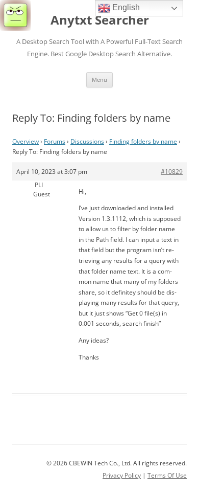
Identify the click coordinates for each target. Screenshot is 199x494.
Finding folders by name (143, 141)
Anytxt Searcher (100, 20)
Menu (99, 79)
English (125, 7)
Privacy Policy (122, 475)
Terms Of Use (167, 475)
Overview (25, 141)
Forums (54, 141)
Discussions (87, 141)
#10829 (172, 171)
